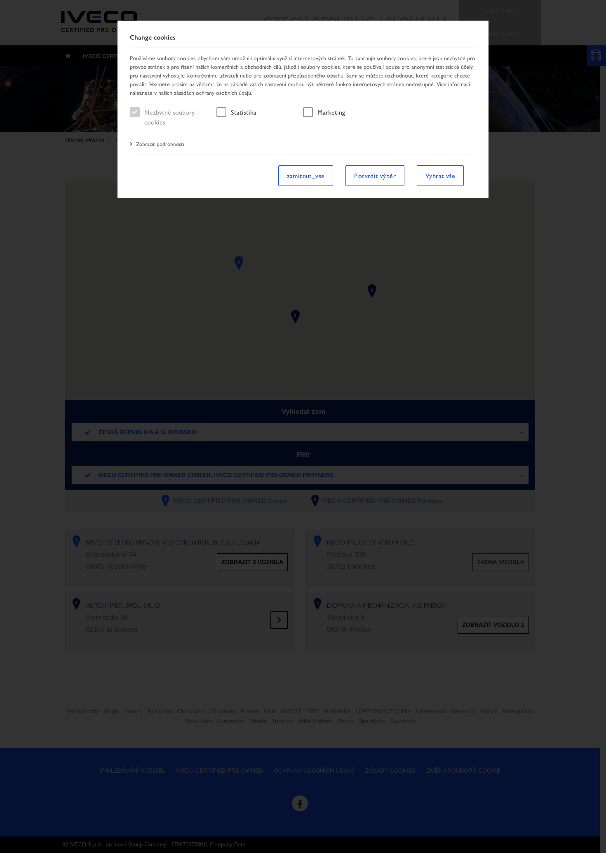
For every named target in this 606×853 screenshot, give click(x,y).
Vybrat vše (440, 175)
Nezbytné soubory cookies (169, 117)
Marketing (331, 112)
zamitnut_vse (306, 175)
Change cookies (153, 37)
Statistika (243, 112)
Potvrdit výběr (375, 175)
